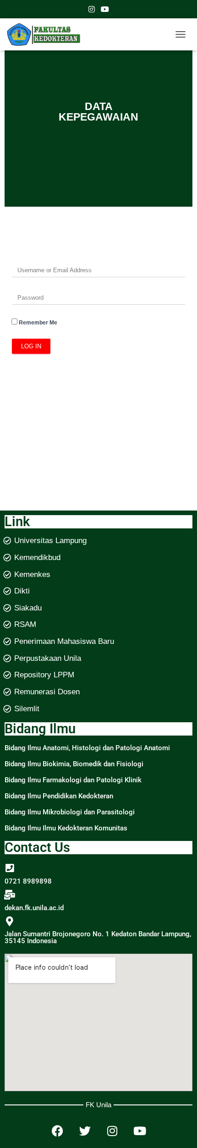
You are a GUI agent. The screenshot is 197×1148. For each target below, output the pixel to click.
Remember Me (37, 322)
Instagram (91, 10)
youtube (105, 10)
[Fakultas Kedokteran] (47, 34)
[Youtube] (140, 1130)
